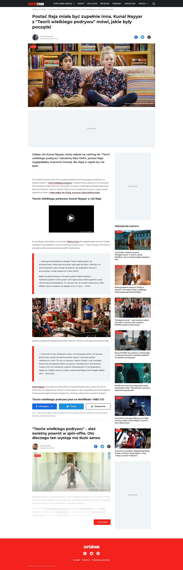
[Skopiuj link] (149, 37)
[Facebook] (85, 554)
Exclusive (92, 4)
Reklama (86, 560)
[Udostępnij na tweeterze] (142, 37)
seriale (76, 413)
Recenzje (104, 4)
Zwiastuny (130, 4)
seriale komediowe (87, 413)
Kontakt (76, 560)
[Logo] (36, 3)
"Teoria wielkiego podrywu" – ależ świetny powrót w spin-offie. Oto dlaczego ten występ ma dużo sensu (66, 433)
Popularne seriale (63, 4)
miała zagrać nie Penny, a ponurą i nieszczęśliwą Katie (75, 192)
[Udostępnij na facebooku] (136, 37)
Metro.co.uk (72, 241)
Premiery (117, 4)
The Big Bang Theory (47, 416)
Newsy (81, 4)
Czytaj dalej (102, 522)
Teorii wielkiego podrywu (60, 183)
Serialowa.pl (36, 9)
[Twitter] (91, 554)
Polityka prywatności (101, 560)
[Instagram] (98, 554)
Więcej (142, 4)
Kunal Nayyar (38, 387)
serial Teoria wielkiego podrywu (60, 413)
